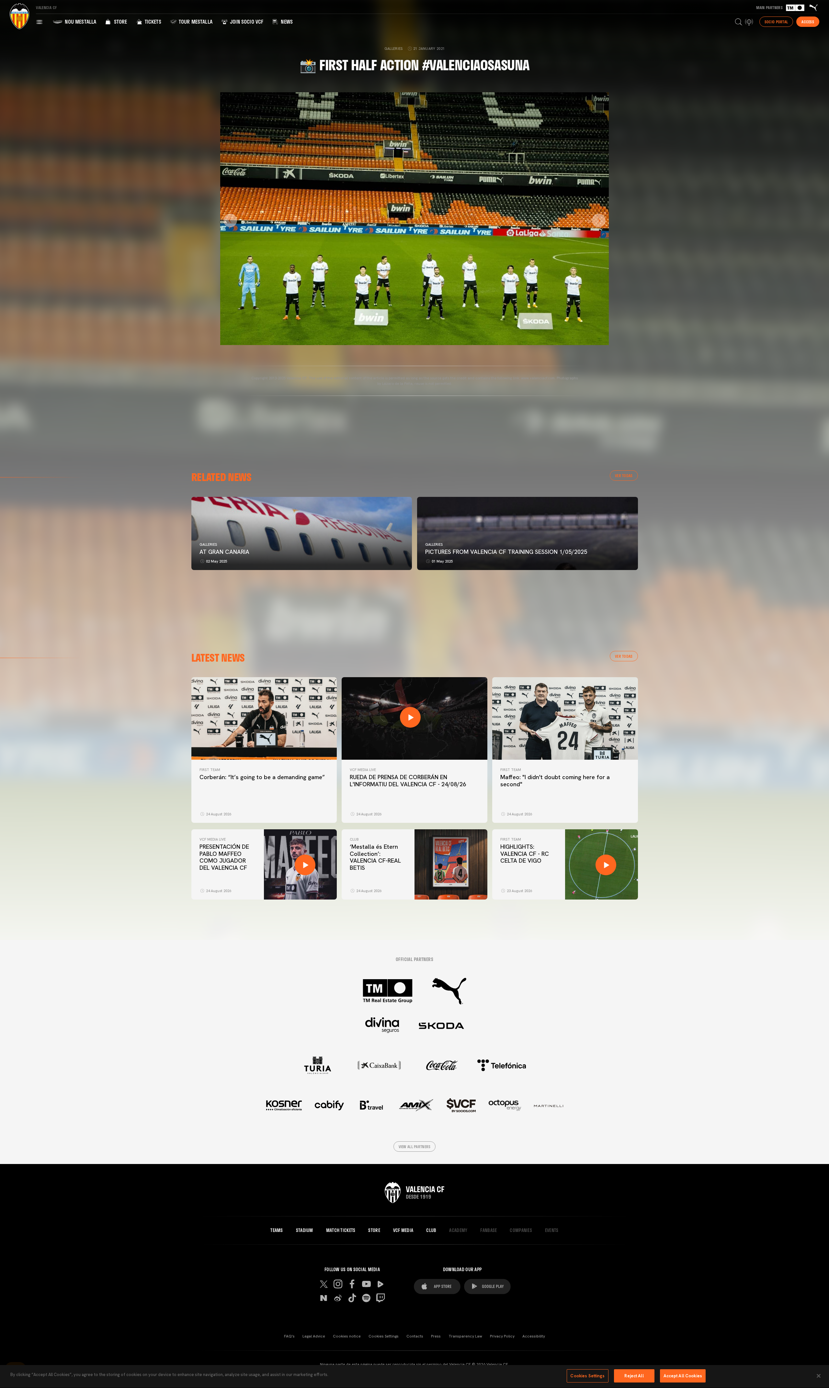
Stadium (304, 1230)
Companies (521, 1230)
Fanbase (488, 1230)
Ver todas (624, 475)
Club (354, 839)
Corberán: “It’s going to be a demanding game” (262, 777)
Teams (276, 1230)
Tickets (152, 21)
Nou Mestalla (79, 21)
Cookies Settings (384, 1336)
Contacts (414, 1336)
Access (807, 22)
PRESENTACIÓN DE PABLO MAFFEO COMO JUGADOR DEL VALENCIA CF (224, 857)
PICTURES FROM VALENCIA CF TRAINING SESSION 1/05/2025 (506, 551)
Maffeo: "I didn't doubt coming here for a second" (555, 780)
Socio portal (776, 22)
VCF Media (403, 1230)
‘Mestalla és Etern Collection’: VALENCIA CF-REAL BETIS (375, 857)
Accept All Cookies (683, 1376)
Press (436, 1336)
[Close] (819, 1376)
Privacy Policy (502, 1336)
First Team (209, 769)
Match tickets (341, 1230)
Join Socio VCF (246, 21)
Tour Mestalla (194, 21)
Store (119, 21)
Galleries (208, 544)
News (286, 21)
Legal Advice (313, 1336)
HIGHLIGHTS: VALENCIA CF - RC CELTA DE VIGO (524, 853)
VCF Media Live (363, 769)
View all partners (415, 1146)
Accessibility (533, 1336)
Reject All (633, 1376)
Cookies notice (347, 1336)
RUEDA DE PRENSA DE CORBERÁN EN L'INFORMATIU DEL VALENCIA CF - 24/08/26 (408, 780)
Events (552, 1230)
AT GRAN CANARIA (225, 551)
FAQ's (289, 1336)
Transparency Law (465, 1336)
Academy (458, 1230)
